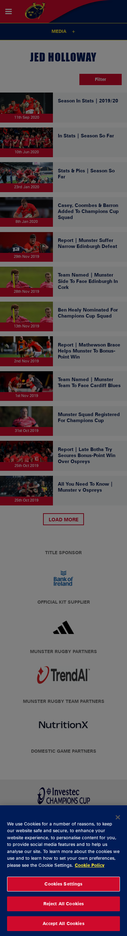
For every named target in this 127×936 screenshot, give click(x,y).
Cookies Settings (63, 884)
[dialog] (63, 870)
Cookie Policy (89, 865)
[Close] (118, 817)
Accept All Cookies (63, 923)
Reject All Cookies (63, 903)
